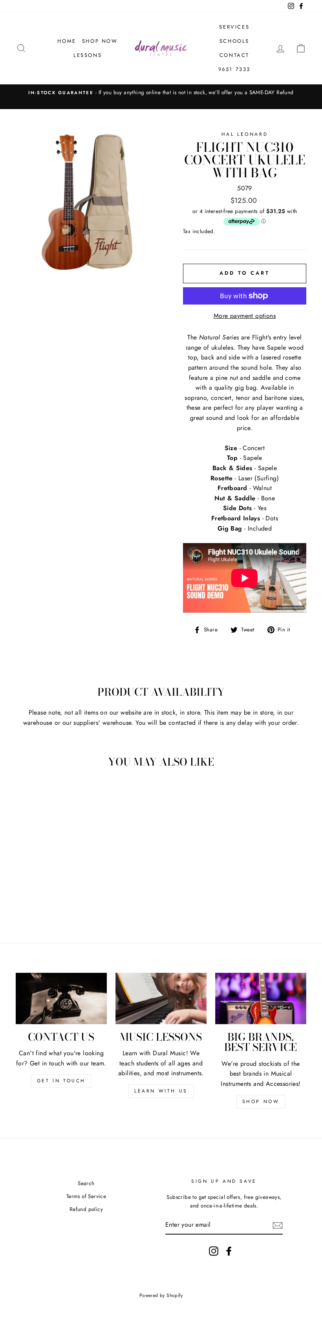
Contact (234, 55)
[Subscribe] (278, 1225)
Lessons (87, 55)
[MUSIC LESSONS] (161, 998)
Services (234, 27)
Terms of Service (86, 1196)
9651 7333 (234, 69)
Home (66, 41)
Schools (234, 41)
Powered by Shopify (161, 1295)
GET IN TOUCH (61, 1080)
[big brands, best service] (260, 998)
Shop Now (100, 41)
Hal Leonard (244, 134)
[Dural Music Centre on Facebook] (229, 1251)
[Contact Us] (61, 998)
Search (86, 1183)
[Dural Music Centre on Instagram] (213, 1251)
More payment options (245, 315)
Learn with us (161, 1090)
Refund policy (86, 1209)
